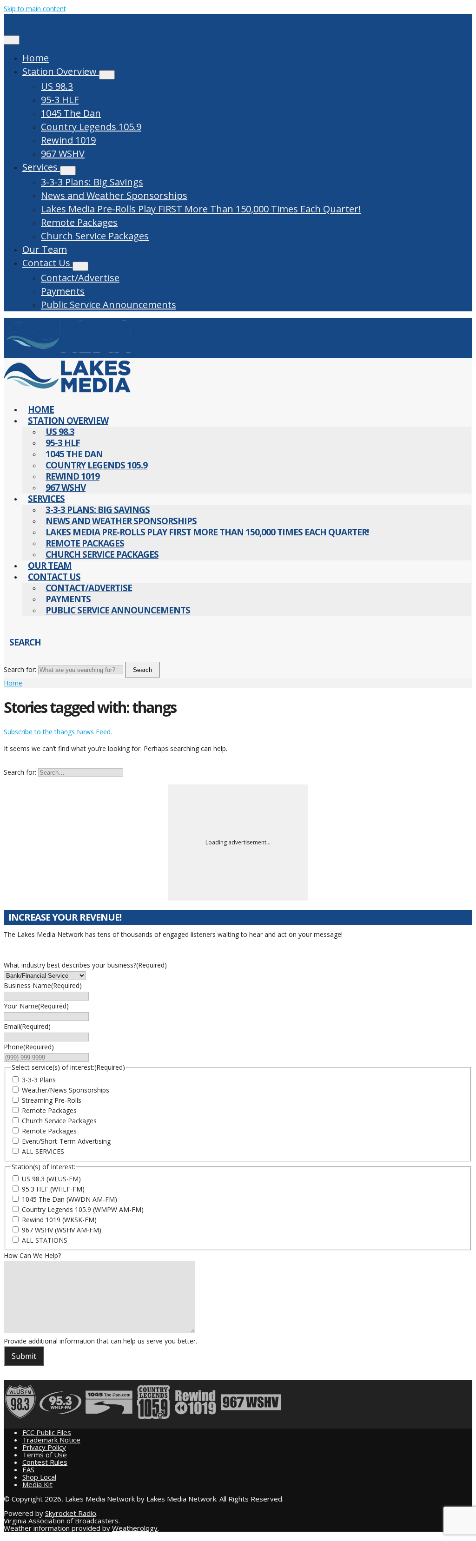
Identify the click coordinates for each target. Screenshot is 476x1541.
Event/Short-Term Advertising (66, 1141)
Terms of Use (44, 1454)
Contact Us (47, 263)
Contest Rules (44, 1462)
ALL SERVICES (43, 1151)
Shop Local (39, 1477)
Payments (63, 291)
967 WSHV (63, 153)
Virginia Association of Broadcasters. (62, 1520)
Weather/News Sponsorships (65, 1090)
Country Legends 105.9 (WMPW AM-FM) (83, 1209)
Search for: (20, 669)
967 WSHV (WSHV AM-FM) (61, 1229)
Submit (24, 1356)
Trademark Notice (51, 1439)
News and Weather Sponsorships (114, 195)
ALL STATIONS (44, 1240)
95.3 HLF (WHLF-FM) (53, 1189)
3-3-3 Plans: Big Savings (92, 182)
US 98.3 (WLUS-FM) (51, 1178)
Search (142, 669)
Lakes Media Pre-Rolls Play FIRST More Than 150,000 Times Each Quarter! (201, 209)
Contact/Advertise (80, 277)
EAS (28, 1469)
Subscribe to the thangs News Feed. (58, 731)
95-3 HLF (60, 99)
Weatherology (135, 1528)
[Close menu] (12, 40)
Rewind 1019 (68, 140)
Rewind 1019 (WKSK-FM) (59, 1219)
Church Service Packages (95, 236)
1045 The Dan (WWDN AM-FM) (69, 1199)
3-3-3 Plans (39, 1079)
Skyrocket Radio (70, 1513)
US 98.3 (57, 86)
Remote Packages (79, 222)
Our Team (44, 249)
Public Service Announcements (108, 304)
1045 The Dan (71, 113)
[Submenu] (107, 74)
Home (35, 58)
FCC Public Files (46, 1432)
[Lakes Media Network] (67, 352)
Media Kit (37, 1484)
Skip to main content (35, 8)
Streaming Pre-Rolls (51, 1100)
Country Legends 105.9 (91, 126)
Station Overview (60, 71)
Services (41, 167)
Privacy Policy (44, 1447)
